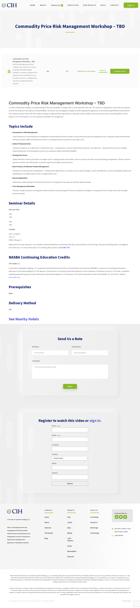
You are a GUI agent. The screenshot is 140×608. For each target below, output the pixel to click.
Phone (54, 463)
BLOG (103, 5)
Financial (70, 556)
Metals (69, 533)
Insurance (94, 522)
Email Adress (76, 347)
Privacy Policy (126, 601)
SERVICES (55, 5)
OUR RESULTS (89, 5)
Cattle (69, 522)
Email (54, 426)
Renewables (71, 551)
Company (55, 445)
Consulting (94, 517)
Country (55, 454)
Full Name (35, 347)
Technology (94, 533)
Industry (55, 473)
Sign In (131, 5)
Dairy (69, 528)
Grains (69, 546)
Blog (46, 538)
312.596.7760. (65, 247)
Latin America (70, 539)
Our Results (49, 533)
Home (47, 517)
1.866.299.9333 (118, 535)
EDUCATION (73, 5)
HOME (32, 5)
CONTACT (114, 5)
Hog (68, 517)
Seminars (48, 528)
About (47, 522)
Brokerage (94, 528)
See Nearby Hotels (24, 319)
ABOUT (43, 5)
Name (54, 435)
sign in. (95, 420)
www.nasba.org (14, 277)
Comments (36, 361)
